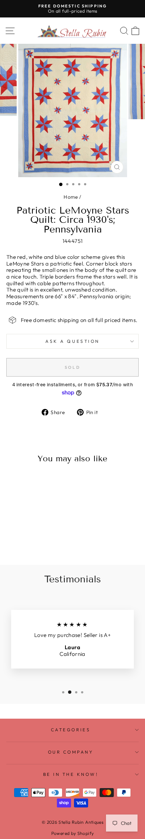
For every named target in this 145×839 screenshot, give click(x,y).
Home (71, 197)
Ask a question (72, 341)
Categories (70, 729)
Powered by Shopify (72, 833)
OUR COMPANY (71, 752)
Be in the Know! (71, 774)
